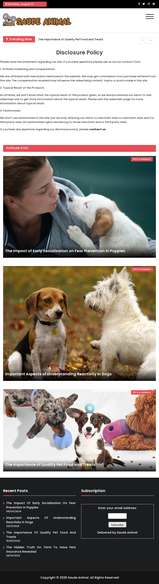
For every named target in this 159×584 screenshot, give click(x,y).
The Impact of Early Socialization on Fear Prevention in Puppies (65, 250)
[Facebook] (139, 4)
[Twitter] (143, 4)
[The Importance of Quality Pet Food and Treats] (79, 430)
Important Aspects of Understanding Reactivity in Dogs (58, 374)
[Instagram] (149, 4)
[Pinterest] (154, 4)
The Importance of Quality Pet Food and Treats (70, 39)
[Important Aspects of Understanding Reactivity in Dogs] (79, 323)
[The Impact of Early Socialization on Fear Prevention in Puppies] (79, 207)
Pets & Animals (142, 159)
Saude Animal (127, 532)
